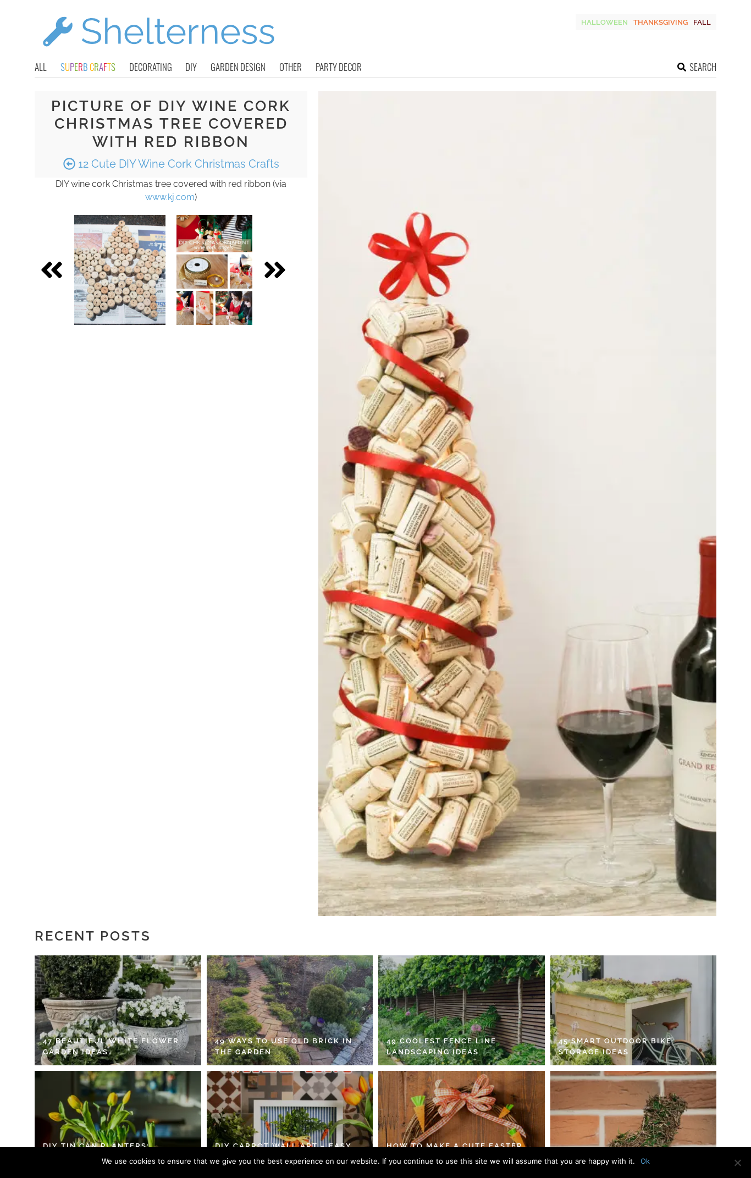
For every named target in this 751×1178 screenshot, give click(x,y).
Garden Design (238, 67)
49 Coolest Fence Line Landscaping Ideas (441, 1046)
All (41, 67)
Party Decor (339, 67)
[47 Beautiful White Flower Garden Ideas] (118, 1010)
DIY (191, 67)
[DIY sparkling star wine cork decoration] (120, 270)
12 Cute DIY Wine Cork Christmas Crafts (177, 163)
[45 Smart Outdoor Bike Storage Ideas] (633, 1010)
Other (290, 67)
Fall (702, 22)
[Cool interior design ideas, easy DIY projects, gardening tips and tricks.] (158, 53)
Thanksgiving (660, 22)
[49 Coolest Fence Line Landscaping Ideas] (461, 1010)
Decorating (150, 67)
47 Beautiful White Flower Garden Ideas (111, 1046)
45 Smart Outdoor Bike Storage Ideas (615, 1046)
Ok (645, 1161)
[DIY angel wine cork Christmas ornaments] (214, 270)
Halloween (604, 22)
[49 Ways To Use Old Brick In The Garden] (290, 1010)
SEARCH (702, 67)
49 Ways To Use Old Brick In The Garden (283, 1046)
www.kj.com (170, 197)
